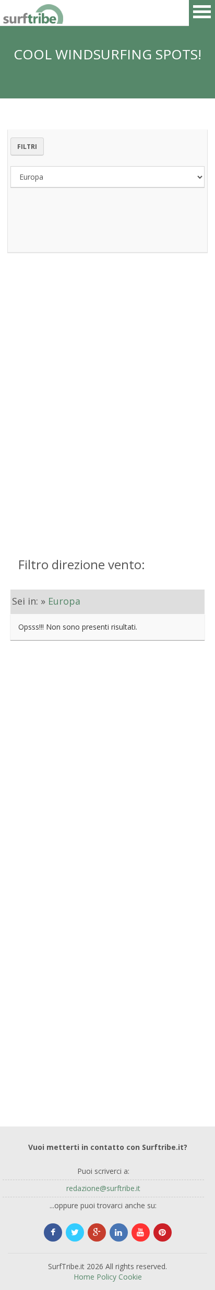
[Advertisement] (107, 393)
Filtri (27, 146)
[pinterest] (162, 1232)
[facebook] (53, 1232)
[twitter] (75, 1232)
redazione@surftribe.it (103, 1188)
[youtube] (141, 1232)
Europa (64, 601)
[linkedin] (119, 1232)
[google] (97, 1232)
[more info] (15, 13)
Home (84, 1277)
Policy (106, 1277)
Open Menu (202, 13)
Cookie (130, 1277)
